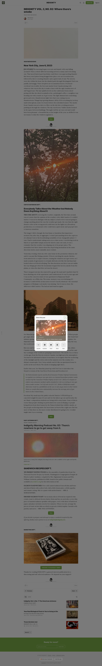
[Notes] (57, 344)
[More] (63, 344)
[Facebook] (44, 344)
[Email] (51, 344)
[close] (65, 317)
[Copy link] (38, 344)
